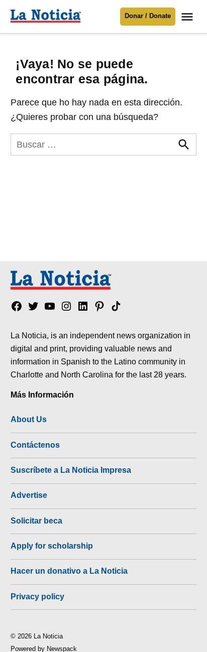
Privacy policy (37, 596)
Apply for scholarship (52, 545)
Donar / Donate (148, 16)
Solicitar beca (36, 520)
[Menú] (188, 17)
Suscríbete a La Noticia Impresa (71, 469)
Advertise (29, 494)
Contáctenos (35, 444)
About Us (29, 419)
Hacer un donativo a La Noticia (69, 570)
